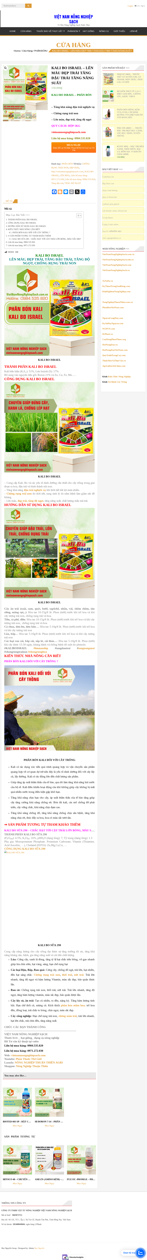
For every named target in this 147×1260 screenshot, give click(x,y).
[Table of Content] (78, 215)
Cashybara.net (108, 177)
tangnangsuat (86, 648)
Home (13, 31)
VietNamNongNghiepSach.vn (116, 270)
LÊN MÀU (65, 175)
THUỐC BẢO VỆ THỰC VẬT (49, 31)
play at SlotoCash (109, 197)
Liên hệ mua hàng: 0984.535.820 (80, 179)
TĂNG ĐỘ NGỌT (72, 183)
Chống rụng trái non (19, 493)
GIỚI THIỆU (119, 31)
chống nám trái (68, 1015)
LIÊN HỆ (133, 31)
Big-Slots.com (108, 183)
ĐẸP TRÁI (74, 168)
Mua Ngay (17, 1126)
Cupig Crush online (110, 224)
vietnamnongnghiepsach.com (68, 132)
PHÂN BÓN (72, 31)
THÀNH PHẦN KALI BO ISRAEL (22, 219)
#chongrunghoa (37, 651)
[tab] (10, 201)
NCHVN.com (108, 329)
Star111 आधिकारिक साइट (111, 231)
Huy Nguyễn (39, 1248)
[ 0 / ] (140, 6)
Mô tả (9, 201)
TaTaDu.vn (107, 281)
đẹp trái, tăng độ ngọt (30, 500)
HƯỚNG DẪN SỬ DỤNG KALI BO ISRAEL (27, 226)
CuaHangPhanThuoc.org (114, 339)
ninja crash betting (109, 190)
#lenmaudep (41, 648)
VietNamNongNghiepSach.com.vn (118, 254)
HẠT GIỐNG (88, 31)
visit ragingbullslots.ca (111, 238)
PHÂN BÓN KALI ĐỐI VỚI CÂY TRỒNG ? (31, 232)
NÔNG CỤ (104, 31)
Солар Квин (107, 218)
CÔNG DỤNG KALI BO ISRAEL (22, 223)
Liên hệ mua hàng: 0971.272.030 (21, 245)
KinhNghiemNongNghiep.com (116, 291)
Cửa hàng (27, 50)
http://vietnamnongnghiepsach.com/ (67, 171)
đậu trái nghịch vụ (35, 490)
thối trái (67, 974)
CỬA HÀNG (26, 31)
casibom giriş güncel (110, 204)
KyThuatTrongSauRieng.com (116, 286)
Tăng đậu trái (57, 183)
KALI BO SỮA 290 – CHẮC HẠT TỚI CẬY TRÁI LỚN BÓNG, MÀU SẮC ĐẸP (46, 239)
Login (130, 6)
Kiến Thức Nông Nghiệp (119, 376)
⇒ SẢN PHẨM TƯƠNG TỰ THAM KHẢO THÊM (29, 236)
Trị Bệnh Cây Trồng (117, 382)
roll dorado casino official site (114, 211)
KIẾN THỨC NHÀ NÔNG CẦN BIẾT (24, 229)
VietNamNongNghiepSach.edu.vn (118, 259)
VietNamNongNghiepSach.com (116, 265)
